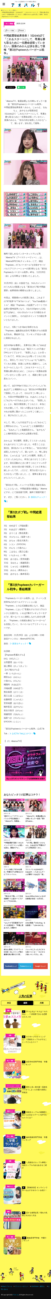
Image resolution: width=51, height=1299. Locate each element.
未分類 (10, 1165)
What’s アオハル (7, 1286)
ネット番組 (10, 30)
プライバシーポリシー (21, 1286)
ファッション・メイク (13, 1086)
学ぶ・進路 (10, 1060)
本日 (9, 1003)
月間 (42, 1003)
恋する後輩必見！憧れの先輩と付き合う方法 (34, 1214)
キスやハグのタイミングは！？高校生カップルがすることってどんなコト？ (34, 1039)
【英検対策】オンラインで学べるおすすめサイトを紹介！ (34, 1188)
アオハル (16, 1295)
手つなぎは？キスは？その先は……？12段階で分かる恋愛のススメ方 (34, 1014)
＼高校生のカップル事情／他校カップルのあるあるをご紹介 (34, 1165)
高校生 (22, 30)
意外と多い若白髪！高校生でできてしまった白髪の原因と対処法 (34, 1089)
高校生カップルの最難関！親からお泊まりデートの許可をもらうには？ (34, 1115)
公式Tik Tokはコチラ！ (22, 733)
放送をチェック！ (20, 643)
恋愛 (8, 1010)
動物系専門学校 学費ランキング (34, 1239)
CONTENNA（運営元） (38, 1286)
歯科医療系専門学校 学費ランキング (34, 1138)
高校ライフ (10, 1040)
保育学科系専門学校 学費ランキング (34, 1063)
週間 (25, 1003)
